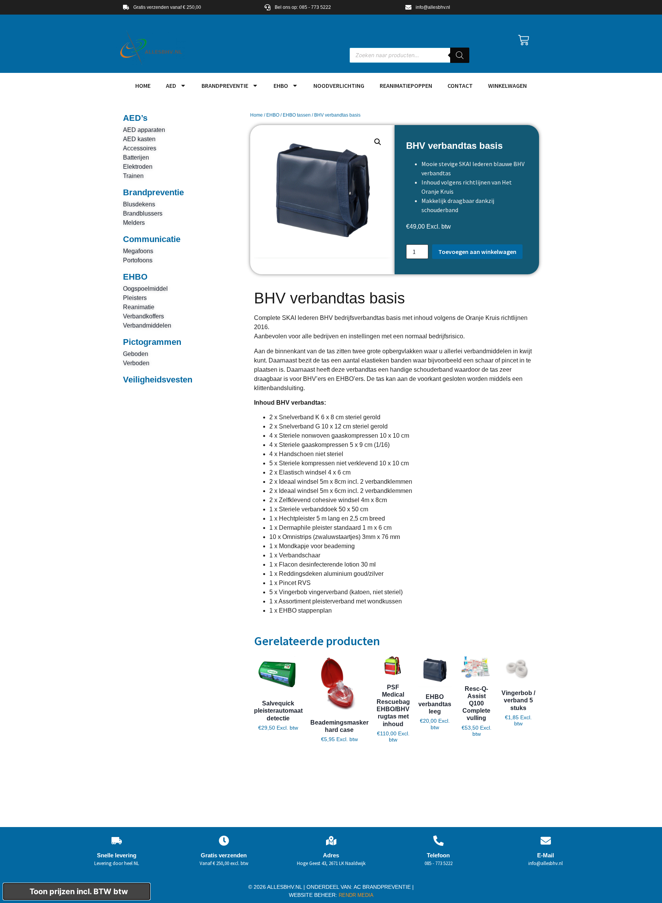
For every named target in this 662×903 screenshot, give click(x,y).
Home (256, 115)
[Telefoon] (438, 840)
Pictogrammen (152, 342)
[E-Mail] (546, 840)
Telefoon (438, 855)
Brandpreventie (225, 85)
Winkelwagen (507, 85)
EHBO (281, 85)
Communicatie (151, 239)
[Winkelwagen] (523, 40)
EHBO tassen (297, 115)
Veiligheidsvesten (157, 379)
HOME (143, 85)
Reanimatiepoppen (406, 85)
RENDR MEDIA (355, 895)
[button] (378, 142)
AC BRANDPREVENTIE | (384, 887)
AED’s (135, 118)
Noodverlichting (338, 85)
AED (171, 85)
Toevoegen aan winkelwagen (477, 251)
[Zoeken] (459, 55)
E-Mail (545, 855)
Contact (460, 85)
